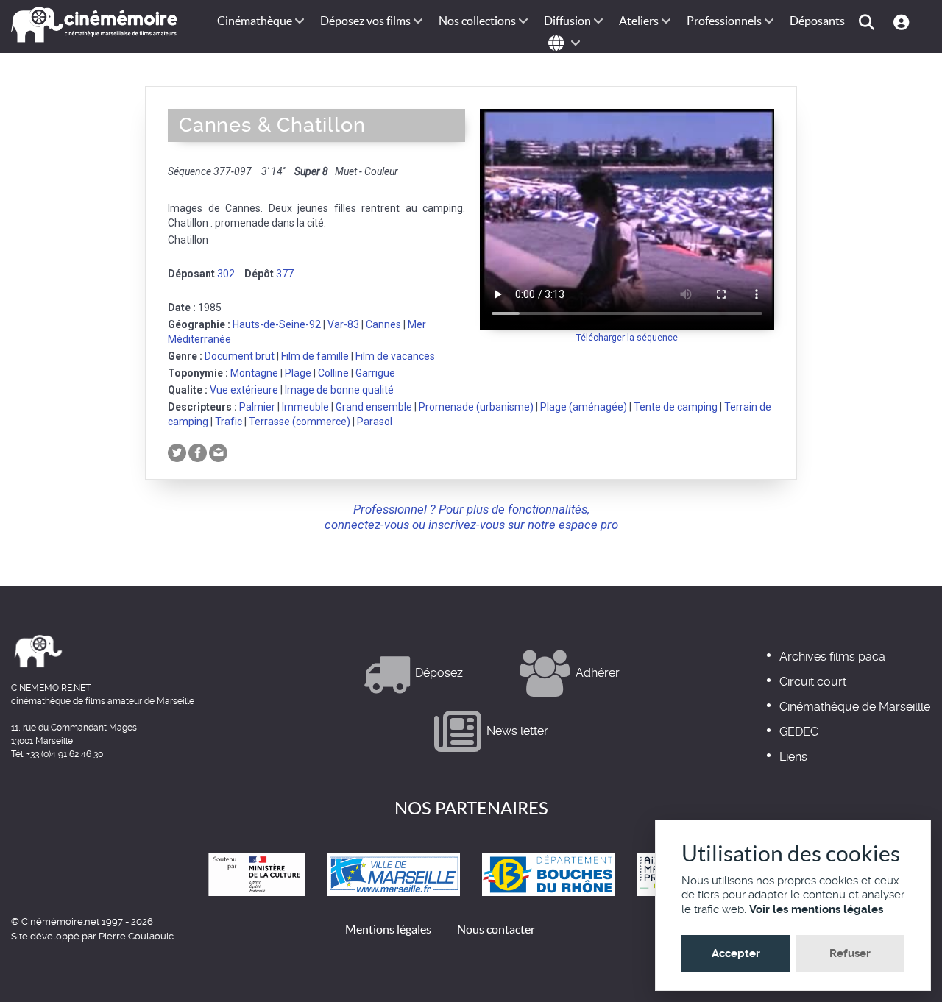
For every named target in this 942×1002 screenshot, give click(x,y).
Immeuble (305, 407)
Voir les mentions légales (816, 909)
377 (285, 274)
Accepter (736, 953)
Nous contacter (496, 929)
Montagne (254, 373)
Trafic (228, 421)
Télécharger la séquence (627, 337)
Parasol (374, 421)
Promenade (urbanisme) (476, 407)
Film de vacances (395, 356)
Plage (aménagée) (583, 407)
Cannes (383, 324)
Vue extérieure (244, 390)
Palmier (257, 407)
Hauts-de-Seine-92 (277, 324)
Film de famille (315, 356)
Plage (298, 373)
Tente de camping (676, 407)
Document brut (240, 356)
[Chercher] (869, 21)
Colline (333, 373)
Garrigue (375, 373)
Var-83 (343, 324)
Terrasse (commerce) (299, 421)
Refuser (850, 953)
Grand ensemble (374, 407)
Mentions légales (388, 929)
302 (226, 274)
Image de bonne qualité (339, 390)
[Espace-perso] (903, 21)
